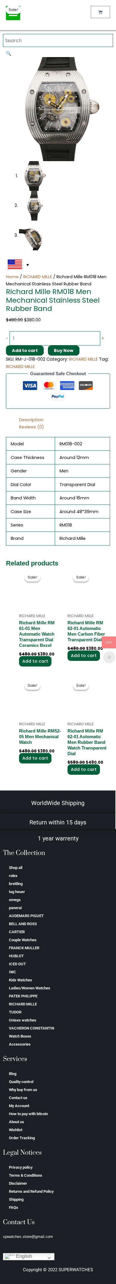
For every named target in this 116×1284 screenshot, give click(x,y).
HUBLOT (16, 956)
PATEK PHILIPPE (23, 996)
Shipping (16, 1199)
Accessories (20, 1044)
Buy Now (63, 350)
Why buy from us (23, 1089)
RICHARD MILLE (37, 277)
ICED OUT (17, 964)
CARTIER (17, 932)
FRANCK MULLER (24, 948)
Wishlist (15, 1130)
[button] (8, 53)
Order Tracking (22, 1138)
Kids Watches (20, 980)
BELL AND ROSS (23, 924)
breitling (16, 883)
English (23, 1256)
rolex (13, 875)
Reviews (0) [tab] (31, 427)
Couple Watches (23, 940)
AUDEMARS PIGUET (26, 916)
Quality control (21, 1081)
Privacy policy (20, 1167)
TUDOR (15, 1012)
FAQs (13, 1207)
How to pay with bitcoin (28, 1114)
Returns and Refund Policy (31, 1191)
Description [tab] (31, 420)
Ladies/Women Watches (29, 988)
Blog (12, 1073)
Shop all (15, 867)
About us (16, 1122)
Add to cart (25, 350)
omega (15, 900)
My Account (19, 1106)
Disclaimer (18, 1183)
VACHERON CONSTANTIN (31, 1028)
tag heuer (17, 891)
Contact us (18, 1098)
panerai (15, 908)
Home (12, 277)
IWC (12, 972)
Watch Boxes (20, 1036)
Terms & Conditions (25, 1175)
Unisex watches (22, 1020)
